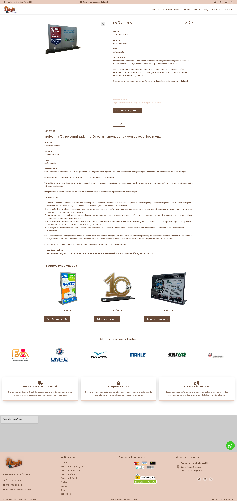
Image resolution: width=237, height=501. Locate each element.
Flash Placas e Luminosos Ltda (123, 500)
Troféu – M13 (118, 310)
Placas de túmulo (80, 253)
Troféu (187, 9)
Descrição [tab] (118, 124)
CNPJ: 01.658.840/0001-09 (223, 500)
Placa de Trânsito (171, 9)
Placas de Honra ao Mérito (103, 253)
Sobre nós (216, 9)
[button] (103, 24)
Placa (154, 9)
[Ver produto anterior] (186, 22)
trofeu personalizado (151, 102)
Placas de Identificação (130, 253)
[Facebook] (215, 2)
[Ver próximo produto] (191, 22)
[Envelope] (226, 2)
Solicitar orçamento (127, 110)
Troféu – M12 (168, 310)
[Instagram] (220, 2)
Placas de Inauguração (58, 253)
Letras (197, 9)
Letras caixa (149, 253)
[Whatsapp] (231, 2)
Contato (229, 9)
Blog (206, 9)
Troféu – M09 (68, 310)
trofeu (125, 99)
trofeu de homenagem (129, 102)
